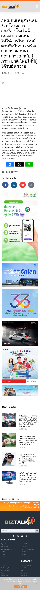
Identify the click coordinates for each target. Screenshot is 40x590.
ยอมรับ (17, 587)
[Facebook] (13, 536)
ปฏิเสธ (24, 587)
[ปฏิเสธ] (36, 583)
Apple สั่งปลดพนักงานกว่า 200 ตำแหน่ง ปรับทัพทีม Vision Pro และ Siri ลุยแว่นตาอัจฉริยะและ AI (27, 459)
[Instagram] (14, 185)
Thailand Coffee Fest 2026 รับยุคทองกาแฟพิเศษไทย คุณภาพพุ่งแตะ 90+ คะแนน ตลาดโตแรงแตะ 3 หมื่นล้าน (28, 440)
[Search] (37, 531)
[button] (37, 6)
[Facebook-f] (5, 185)
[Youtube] (22, 185)
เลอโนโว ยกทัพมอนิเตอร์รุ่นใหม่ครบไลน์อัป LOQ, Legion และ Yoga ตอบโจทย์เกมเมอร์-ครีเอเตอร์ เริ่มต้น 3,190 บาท (28, 477)
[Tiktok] (31, 185)
